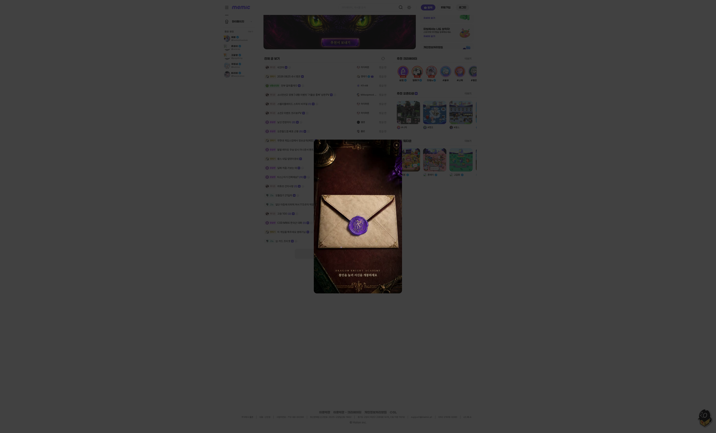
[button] (358, 216)
